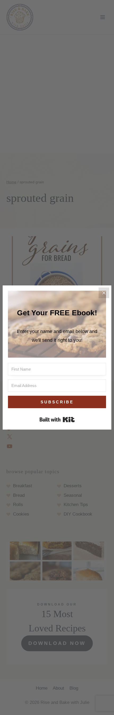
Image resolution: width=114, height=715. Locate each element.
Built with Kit (57, 419)
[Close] (104, 293)
